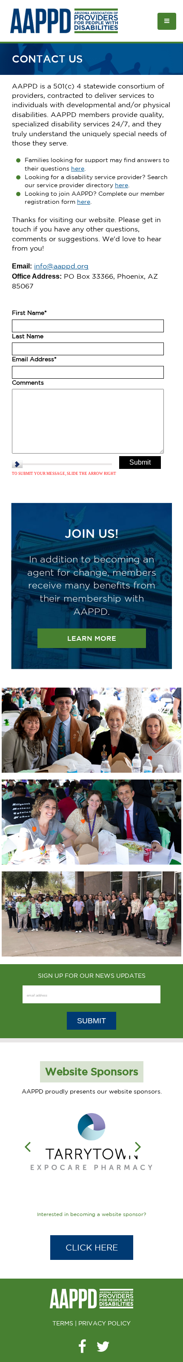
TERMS (62, 1323)
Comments (28, 382)
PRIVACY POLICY (104, 1323)
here (77, 168)
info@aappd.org (61, 266)
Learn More (91, 638)
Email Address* (34, 359)
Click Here (92, 1247)
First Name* (29, 312)
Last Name (27, 336)
